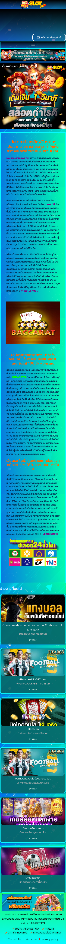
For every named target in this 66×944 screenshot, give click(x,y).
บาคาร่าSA (50, 204)
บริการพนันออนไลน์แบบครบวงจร (33, 779)
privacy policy (50, 939)
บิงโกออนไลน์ (33, 729)
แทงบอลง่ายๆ (33, 878)
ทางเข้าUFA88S (29, 291)
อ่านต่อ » (33, 640)
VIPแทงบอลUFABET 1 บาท (33, 679)
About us (31, 939)
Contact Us (14, 939)
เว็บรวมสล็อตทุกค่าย (33, 828)
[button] (33, 45)
